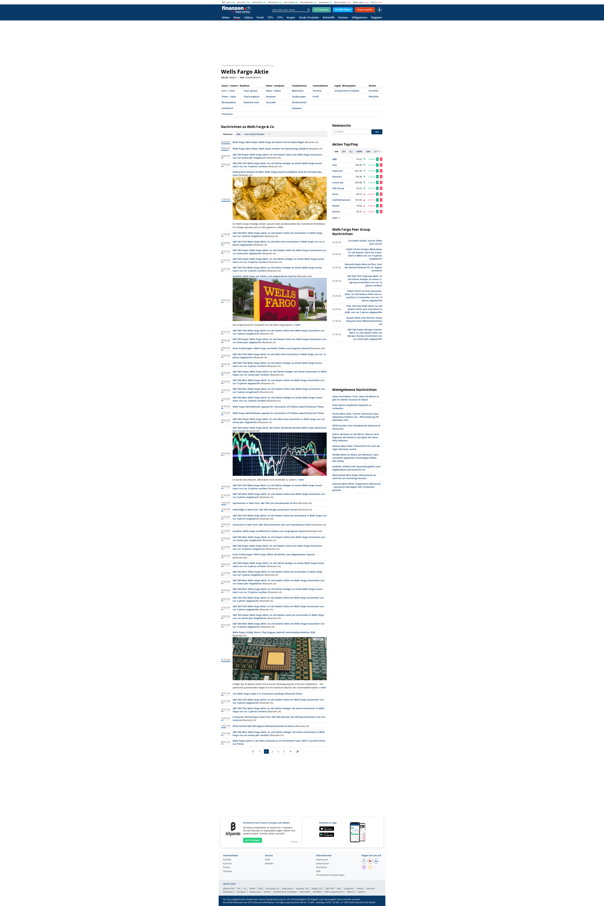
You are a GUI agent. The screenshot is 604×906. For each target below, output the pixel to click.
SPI (238, 2)
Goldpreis (349, 888)
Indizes (248, 17)
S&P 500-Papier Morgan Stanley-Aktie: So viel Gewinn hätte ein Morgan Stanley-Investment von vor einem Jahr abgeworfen (364, 334)
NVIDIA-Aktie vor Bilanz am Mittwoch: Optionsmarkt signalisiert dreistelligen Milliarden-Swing (355, 457)
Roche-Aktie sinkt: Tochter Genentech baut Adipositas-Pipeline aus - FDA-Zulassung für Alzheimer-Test (355, 417)
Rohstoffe (329, 17)
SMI (223, 2)
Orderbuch (227, 108)
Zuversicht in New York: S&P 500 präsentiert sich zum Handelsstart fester (272, 524)
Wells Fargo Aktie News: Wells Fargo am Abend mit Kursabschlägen (268, 142)
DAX (270, 2)
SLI (244, 888)
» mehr (279, 227)
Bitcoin (337, 2)
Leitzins (361, 891)
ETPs (280, 17)
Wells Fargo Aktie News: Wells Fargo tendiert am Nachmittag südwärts (270, 148)
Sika (334, 164)
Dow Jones (287, 888)
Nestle (335, 205)
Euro (286, 2)
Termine (317, 90)
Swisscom (337, 170)
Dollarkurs (228, 891)
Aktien (226, 17)
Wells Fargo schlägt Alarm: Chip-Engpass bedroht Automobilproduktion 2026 (274, 632)
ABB (334, 159)
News (237, 17)
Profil (316, 96)
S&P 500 (329, 888)
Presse (226, 867)
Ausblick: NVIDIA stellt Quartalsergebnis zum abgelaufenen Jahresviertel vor (356, 468)
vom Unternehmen (254, 134)
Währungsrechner (334, 891)
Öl (372, 2)
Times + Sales (229, 96)
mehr (335, 217)
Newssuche (341, 125)
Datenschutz (322, 863)
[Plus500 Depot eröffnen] (240, 11)
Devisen (343, 17)
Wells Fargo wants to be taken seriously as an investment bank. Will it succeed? (275, 740)
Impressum (322, 859)
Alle (238, 134)
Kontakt (227, 859)
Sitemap (227, 871)
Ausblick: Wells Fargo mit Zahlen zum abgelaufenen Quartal (264, 276)
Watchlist (374, 96)
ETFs (270, 17)
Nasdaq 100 (302, 888)
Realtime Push (251, 102)
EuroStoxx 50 (272, 888)
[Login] (379, 9)
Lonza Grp (337, 182)
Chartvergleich (251, 96)
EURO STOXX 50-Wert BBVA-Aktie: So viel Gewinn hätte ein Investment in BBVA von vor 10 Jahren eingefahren (364, 254)
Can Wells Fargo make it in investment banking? (258, 693)
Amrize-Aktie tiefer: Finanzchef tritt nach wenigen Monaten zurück (356, 448)
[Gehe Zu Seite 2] (291, 751)
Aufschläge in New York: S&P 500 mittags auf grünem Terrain (265, 509)
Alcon (335, 194)
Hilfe (267, 859)
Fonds (260, 17)
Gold (321, 2)
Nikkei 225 (316, 888)
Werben (269, 863)
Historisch (227, 114)
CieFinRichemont (341, 199)
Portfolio (373, 90)
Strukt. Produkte (309, 17)
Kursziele (271, 102)
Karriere (227, 863)
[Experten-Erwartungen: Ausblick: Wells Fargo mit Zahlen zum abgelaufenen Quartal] (280, 299)
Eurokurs (241, 891)
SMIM (252, 888)
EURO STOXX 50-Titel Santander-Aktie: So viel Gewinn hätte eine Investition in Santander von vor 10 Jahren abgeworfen (363, 296)
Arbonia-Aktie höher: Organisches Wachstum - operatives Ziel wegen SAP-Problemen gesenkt (356, 487)
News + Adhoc (273, 90)
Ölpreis (350, 891)
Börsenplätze (229, 102)
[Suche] (308, 10)
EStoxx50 (304, 2)
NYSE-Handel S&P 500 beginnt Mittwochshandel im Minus (264, 726)
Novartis (337, 176)
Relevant (228, 134)
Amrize (336, 211)
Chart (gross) (250, 90)
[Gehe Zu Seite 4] (298, 751)
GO (377, 131)
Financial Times (315, 406)
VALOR (224, 77)
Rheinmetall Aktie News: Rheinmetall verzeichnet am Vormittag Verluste (354, 477)
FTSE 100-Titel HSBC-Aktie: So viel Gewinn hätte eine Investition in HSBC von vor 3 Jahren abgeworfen (363, 309)
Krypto (291, 17)
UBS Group (338, 188)
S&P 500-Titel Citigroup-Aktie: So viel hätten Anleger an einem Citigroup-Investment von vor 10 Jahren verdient (364, 281)
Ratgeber (376, 17)
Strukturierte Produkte (346, 90)
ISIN (242, 77)
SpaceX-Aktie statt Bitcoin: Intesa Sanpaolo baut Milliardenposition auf (364, 321)
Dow (254, 2)
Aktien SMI (228, 888)
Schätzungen (299, 96)
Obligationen (359, 17)
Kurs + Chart (228, 90)
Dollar (355, 2)
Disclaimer (321, 867)
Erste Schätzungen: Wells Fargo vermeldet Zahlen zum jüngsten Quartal (271, 348)
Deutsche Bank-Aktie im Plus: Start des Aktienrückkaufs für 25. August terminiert (363, 267)
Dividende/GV (299, 102)
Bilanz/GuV (298, 90)
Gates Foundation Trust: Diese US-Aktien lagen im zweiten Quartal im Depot (355, 398)
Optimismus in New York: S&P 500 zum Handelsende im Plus (265, 503)
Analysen (271, 96)
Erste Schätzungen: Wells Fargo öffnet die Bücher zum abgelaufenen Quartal (274, 554)
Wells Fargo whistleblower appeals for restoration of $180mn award (269, 406)
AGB (318, 871)
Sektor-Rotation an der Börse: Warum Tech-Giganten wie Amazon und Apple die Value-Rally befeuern (355, 437)
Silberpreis (255, 891)
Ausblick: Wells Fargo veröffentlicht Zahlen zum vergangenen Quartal (270, 531)
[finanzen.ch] (236, 8)
